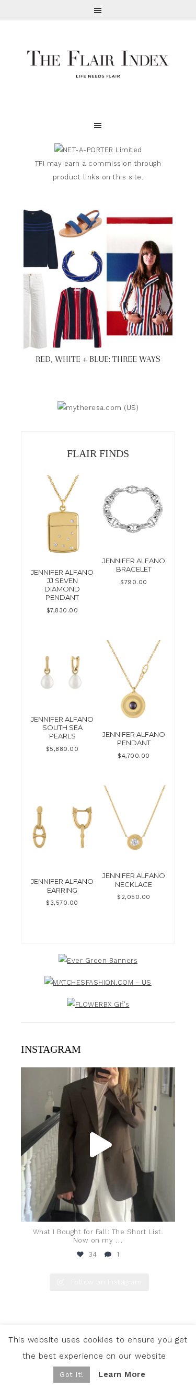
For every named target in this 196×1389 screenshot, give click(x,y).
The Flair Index (98, 63)
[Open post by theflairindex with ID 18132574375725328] (98, 1144)
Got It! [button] (72, 1375)
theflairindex (97, 1077)
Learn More (121, 1374)
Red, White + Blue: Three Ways (98, 359)
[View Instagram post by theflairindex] (164, 1209)
